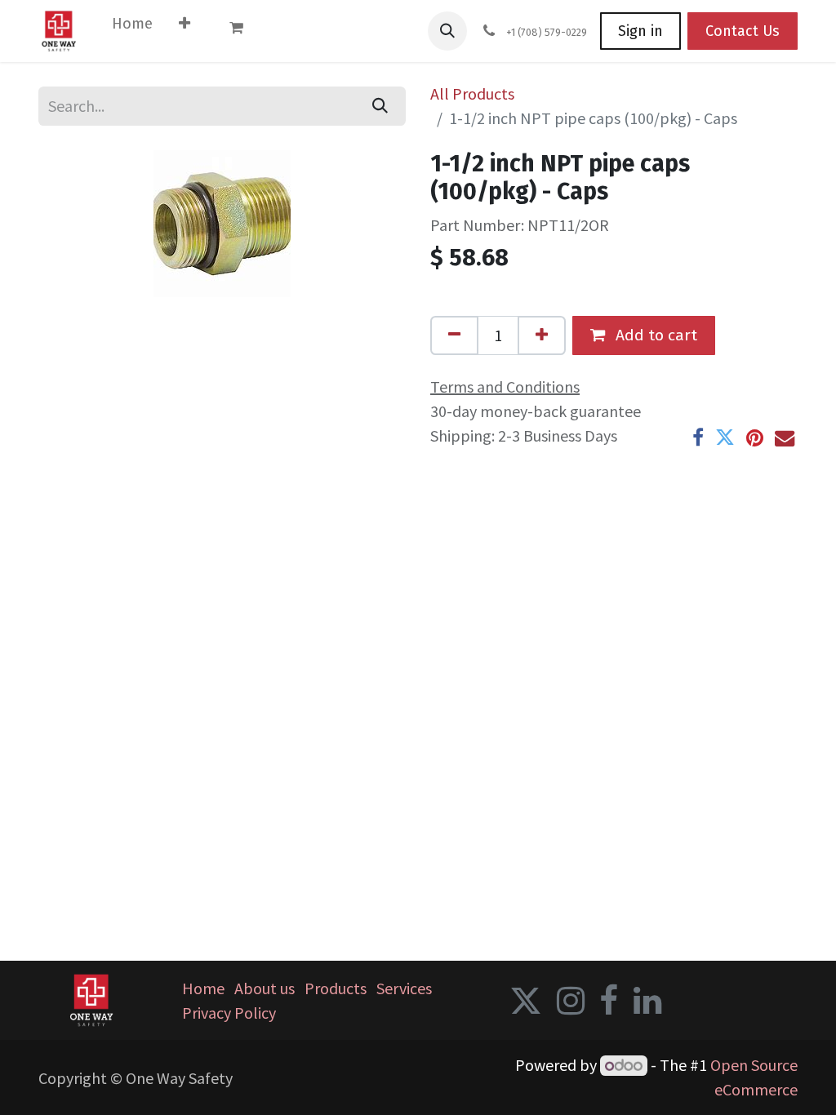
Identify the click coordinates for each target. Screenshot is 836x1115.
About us (264, 988)
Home (203, 988)
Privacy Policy (229, 1012)
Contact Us (742, 31)
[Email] (784, 437)
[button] (447, 31)
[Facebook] (698, 437)
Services (404, 988)
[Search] (380, 106)
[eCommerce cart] (244, 31)
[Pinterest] (754, 437)
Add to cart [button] (654, 335)
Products (336, 988)
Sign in (640, 31)
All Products (472, 93)
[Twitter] (725, 437)
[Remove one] (454, 335)
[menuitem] (132, 27)
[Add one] (542, 335)
